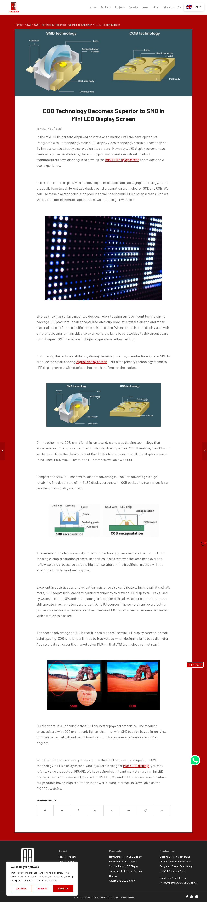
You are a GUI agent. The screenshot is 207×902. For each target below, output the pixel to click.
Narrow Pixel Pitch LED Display (125, 856)
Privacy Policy (128, 897)
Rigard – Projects (67, 856)
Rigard (58, 128)
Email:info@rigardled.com (173, 877)
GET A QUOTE (195, 664)
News (28, 24)
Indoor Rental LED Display (123, 861)
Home (18, 24)
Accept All (63, 888)
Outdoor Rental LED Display (123, 866)
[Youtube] (191, 896)
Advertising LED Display (122, 880)
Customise (21, 888)
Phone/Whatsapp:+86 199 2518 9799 (178, 882)
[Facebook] (186, 896)
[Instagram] (196, 896)
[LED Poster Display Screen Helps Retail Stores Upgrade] (2, 451)
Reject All (42, 888)
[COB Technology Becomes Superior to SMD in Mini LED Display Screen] (103, 62)
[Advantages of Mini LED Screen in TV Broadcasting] (204, 451)
